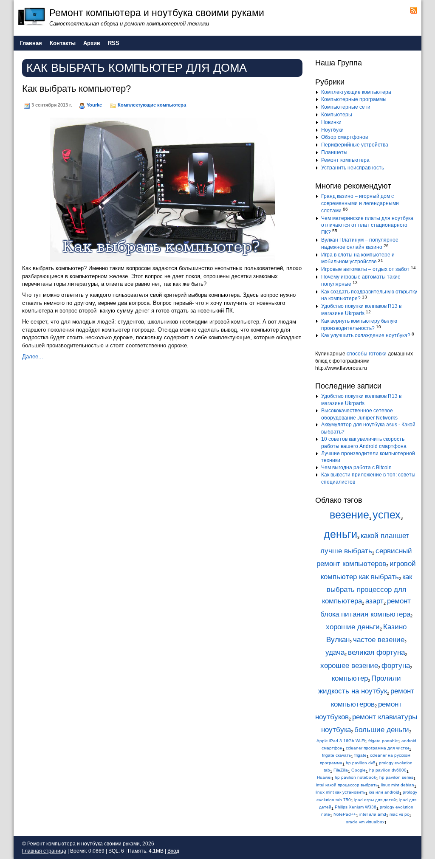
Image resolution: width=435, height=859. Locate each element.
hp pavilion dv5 (361, 762)
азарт (374, 601)
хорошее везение (349, 666)
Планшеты (334, 152)
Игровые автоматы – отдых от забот (365, 269)
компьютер (350, 678)
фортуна (395, 666)
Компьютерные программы (354, 99)
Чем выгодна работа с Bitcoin (356, 467)
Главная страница (44, 851)
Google (358, 770)
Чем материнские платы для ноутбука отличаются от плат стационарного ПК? (367, 225)
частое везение (378, 640)
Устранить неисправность (352, 168)
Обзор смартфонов (344, 137)
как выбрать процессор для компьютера (367, 589)
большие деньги (381, 730)
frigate (360, 755)
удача (335, 652)
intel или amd (372, 814)
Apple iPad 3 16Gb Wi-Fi (340, 740)
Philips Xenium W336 (355, 807)
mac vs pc (399, 814)
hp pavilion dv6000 (388, 770)
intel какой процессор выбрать (347, 785)
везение (349, 515)
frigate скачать (336, 755)
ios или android (384, 792)
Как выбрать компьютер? (76, 88)
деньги (340, 534)
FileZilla (340, 770)
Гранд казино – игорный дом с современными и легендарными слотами (360, 203)
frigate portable (383, 740)
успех (387, 515)
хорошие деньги (353, 627)
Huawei (324, 777)
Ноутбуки (332, 130)
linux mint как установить (340, 792)
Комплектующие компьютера (152, 104)
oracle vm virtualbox (365, 822)
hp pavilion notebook (355, 777)
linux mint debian (397, 785)
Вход (173, 851)
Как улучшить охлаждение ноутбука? (365, 335)
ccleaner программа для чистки (377, 748)
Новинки (331, 122)
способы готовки (367, 354)
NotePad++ (344, 814)
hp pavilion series (396, 777)
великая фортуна (376, 652)
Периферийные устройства (354, 145)
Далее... (32, 356)
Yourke (94, 104)
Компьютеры (336, 115)
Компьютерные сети (345, 107)
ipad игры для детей (375, 799)
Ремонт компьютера (345, 160)
